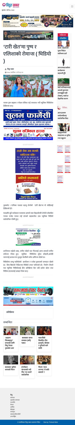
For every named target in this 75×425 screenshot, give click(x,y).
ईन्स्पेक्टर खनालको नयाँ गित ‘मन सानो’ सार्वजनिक (26, 371)
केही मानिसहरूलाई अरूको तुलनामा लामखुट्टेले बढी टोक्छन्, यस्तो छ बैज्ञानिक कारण (64, 93)
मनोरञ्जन (12, 411)
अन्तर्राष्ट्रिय (13, 416)
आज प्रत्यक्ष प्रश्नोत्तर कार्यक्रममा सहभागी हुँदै (64, 70)
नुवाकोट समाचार (15, 400)
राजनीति (12, 402)
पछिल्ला (63, 35)
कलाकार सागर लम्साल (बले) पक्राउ (27, 340)
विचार (12, 404)
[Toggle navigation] (72, 6)
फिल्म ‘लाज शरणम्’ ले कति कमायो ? (43, 369)
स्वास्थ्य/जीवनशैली (15, 414)
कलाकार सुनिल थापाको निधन (10, 368)
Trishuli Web (53, 422)
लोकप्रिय (63, 38)
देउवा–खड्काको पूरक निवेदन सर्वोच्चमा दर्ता (63, 50)
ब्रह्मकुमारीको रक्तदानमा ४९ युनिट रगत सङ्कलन (64, 135)
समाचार (12, 397)
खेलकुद (12, 409)
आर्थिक (12, 407)
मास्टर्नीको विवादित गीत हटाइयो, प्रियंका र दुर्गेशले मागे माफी (43, 343)
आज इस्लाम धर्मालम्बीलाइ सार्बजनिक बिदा (63, 115)
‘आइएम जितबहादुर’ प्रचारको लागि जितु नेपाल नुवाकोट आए (10, 343)
